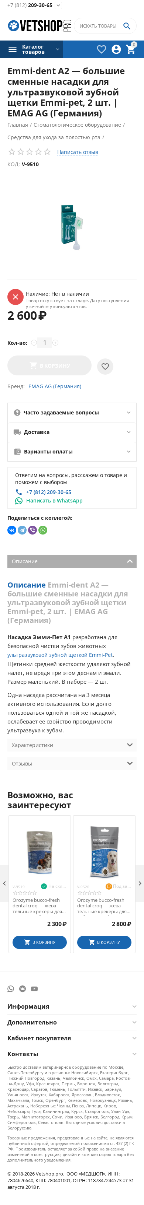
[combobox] (105, 26)
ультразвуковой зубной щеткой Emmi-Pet (60, 654)
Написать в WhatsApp (54, 500)
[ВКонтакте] (11, 530)
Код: (13, 164)
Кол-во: (17, 342)
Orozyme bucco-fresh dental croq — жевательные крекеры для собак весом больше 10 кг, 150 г (104, 906)
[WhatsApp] (42, 530)
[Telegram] (22, 530)
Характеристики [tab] (32, 745)
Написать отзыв (77, 151)
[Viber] (32, 530)
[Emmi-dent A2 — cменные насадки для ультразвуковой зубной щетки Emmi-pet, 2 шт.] (72, 226)
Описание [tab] (25, 561)
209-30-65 (29, 5)
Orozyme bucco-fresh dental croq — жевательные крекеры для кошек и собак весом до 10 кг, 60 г (37, 906)
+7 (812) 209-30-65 (48, 491)
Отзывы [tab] (22, 763)
